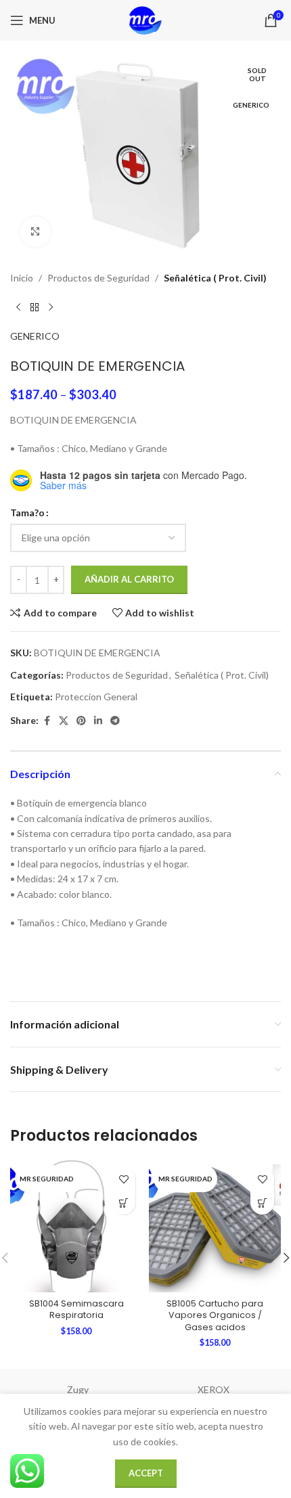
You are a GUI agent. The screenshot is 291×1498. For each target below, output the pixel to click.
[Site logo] (145, 19)
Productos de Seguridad (98, 277)
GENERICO (35, 336)
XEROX (213, 1389)
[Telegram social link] (115, 721)
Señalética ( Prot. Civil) (215, 277)
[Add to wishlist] (123, 1179)
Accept (146, 1473)
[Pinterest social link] (81, 721)
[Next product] (51, 307)
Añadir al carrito (129, 579)
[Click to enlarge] (35, 232)
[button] (123, 1203)
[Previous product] (18, 307)
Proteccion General (96, 696)
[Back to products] (34, 307)
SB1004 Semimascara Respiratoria (76, 1309)
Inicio (21, 277)
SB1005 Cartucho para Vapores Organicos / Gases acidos (214, 1315)
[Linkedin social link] (98, 721)
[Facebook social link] (47, 721)
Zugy (78, 1389)
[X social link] (63, 721)
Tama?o (27, 512)
